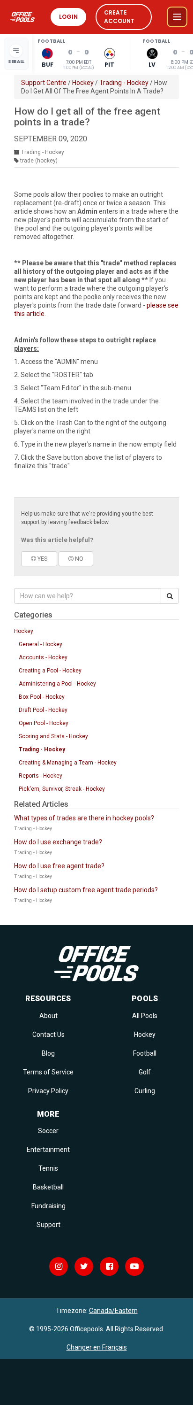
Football (144, 1053)
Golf (145, 1072)
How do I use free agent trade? (59, 866)
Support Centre (44, 82)
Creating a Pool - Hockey (50, 670)
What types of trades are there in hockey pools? (84, 818)
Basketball (48, 1187)
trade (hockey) (39, 160)
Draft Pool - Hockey (43, 710)
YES (41, 558)
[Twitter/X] (83, 1266)
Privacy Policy (48, 1091)
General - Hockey (40, 644)
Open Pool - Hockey (43, 723)
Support (48, 1224)
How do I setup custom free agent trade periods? (86, 890)
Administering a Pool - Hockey (57, 683)
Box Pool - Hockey (42, 697)
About (48, 1015)
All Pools (144, 1015)
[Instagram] (58, 1266)
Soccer (48, 1131)
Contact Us (48, 1034)
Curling (144, 1091)
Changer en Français (97, 1347)
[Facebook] (109, 1266)
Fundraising (48, 1206)
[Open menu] (177, 17)
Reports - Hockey (40, 775)
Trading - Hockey (123, 82)
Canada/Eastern (113, 1310)
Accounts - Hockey (43, 657)
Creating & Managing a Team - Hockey (68, 762)
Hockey (83, 82)
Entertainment (48, 1149)
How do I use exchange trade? (58, 842)
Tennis (48, 1168)
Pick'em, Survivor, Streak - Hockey (62, 789)
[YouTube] (134, 1266)
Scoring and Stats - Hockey (53, 736)
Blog (48, 1053)
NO (78, 558)
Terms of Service (48, 1072)
